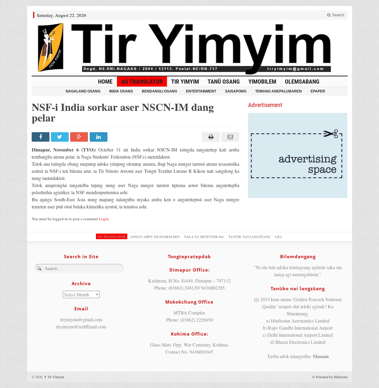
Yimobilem (262, 81)
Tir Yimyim (185, 81)
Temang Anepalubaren (278, 91)
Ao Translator (142, 81)
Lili (278, 236)
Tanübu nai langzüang (249, 236)
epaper (318, 91)
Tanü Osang (224, 81)
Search (337, 15)
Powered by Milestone (332, 376)
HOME (105, 81)
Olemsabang (302, 81)
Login (104, 218)
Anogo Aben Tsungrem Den (155, 236)
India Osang (121, 91)
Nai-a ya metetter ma (204, 236)
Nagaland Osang (83, 91)
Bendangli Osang (159, 91)
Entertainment (201, 91)
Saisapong (235, 91)
